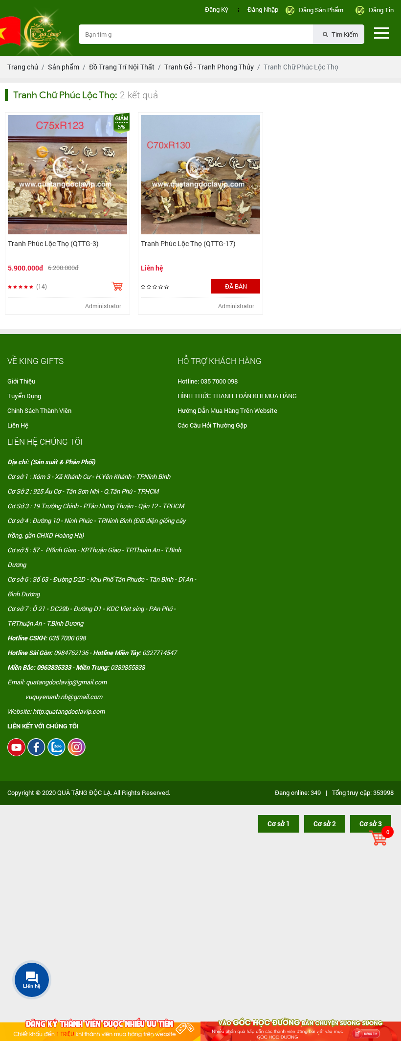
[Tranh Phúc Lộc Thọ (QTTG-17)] (200, 174)
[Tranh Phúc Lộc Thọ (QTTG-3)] (67, 174)
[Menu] (381, 32)
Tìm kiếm (344, 34)
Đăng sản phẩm (321, 9)
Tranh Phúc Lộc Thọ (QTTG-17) (188, 243)
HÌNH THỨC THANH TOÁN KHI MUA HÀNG (237, 395)
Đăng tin (381, 9)
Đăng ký (216, 9)
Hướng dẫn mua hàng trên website (227, 410)
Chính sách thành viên (39, 410)
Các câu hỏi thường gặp (212, 425)
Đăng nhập (262, 9)
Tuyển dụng (24, 395)
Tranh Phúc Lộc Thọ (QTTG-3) (53, 243)
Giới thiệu (21, 381)
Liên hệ (17, 425)
